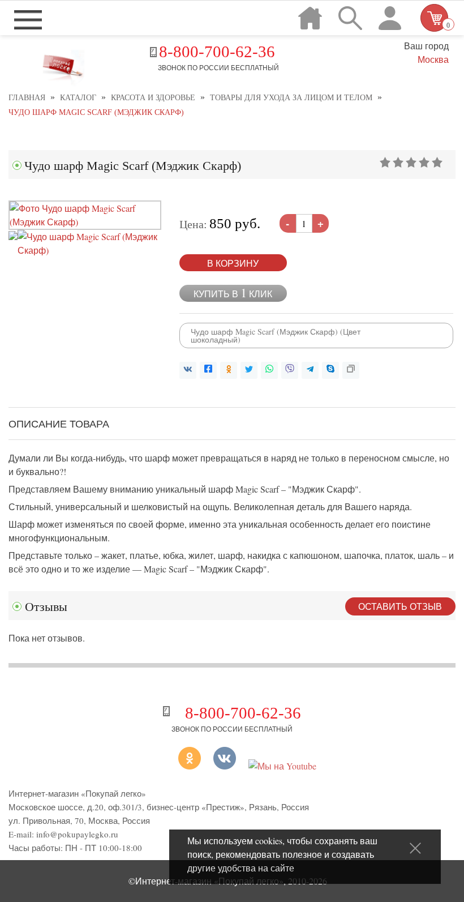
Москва (433, 59)
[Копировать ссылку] (350, 370)
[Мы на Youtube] (282, 766)
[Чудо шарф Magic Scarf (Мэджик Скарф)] (84, 222)
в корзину (233, 263)
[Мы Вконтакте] (224, 766)
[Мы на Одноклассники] (175, 766)
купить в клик (233, 293)
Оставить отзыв (400, 606)
